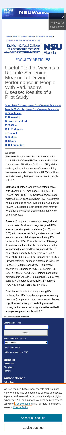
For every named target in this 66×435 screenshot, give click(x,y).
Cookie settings (23, 403)
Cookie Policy (20, 407)
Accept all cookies (33, 418)
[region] (33, 409)
